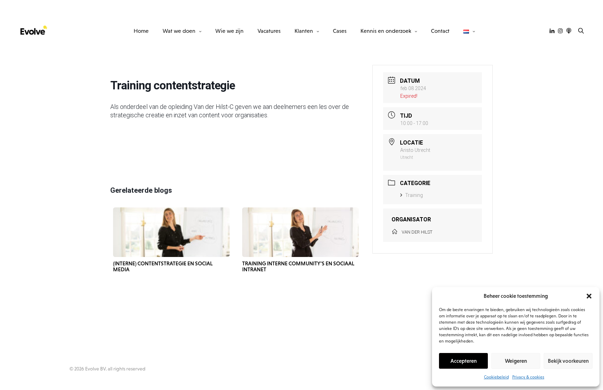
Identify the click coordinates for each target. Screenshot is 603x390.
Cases (340, 31)
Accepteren (464, 361)
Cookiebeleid (496, 377)
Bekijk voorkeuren (568, 361)
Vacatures (269, 31)
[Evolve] (33, 31)
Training (414, 195)
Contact (440, 31)
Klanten (304, 31)
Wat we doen (179, 31)
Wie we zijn (229, 31)
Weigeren (516, 361)
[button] (589, 296)
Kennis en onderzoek (385, 31)
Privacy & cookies (528, 377)
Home (141, 31)
